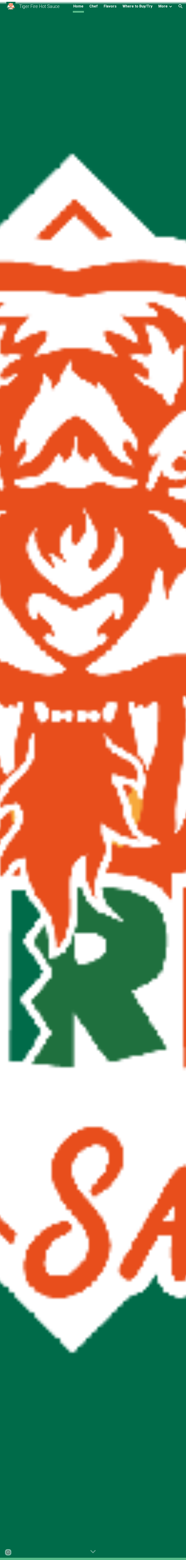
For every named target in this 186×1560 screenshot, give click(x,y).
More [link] (163, 6)
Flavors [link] (110, 6)
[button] (180, 6)
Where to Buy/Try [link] (137, 6)
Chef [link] (93, 6)
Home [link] (78, 6)
